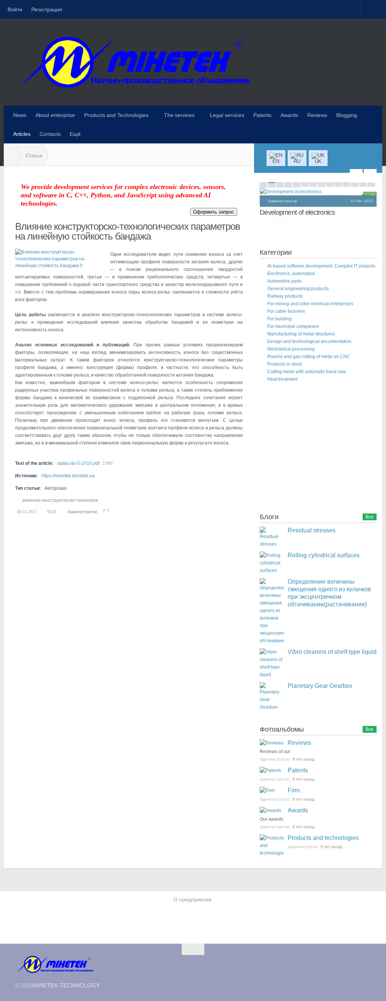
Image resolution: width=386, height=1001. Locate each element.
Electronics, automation (291, 273)
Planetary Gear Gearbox (320, 686)
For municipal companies (293, 326)
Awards (298, 810)
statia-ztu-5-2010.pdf (78, 463)
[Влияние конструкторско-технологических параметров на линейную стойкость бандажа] (60, 259)
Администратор (82, 511)
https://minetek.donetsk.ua (68, 475)
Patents (298, 770)
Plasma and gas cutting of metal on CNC (308, 356)
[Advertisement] (316, 449)
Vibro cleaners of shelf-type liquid (332, 652)
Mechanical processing (291, 349)
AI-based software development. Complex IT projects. (321, 266)
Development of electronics (297, 212)
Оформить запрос (213, 212)
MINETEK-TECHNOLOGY (66, 985)
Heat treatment (282, 379)
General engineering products (298, 288)
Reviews (299, 743)
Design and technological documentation (309, 341)
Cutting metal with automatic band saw (306, 371)
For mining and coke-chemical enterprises (310, 303)
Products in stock (284, 364)
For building (279, 318)
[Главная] (9, 155)
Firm (294, 790)
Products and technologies (323, 838)
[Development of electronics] (318, 191)
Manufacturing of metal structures (301, 334)
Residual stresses (311, 530)
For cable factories (286, 311)
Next (370, 176)
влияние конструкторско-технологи (60, 500)
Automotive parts (284, 281)
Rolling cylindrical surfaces (324, 555)
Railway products (285, 296)
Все (370, 517)
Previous (356, 176)
